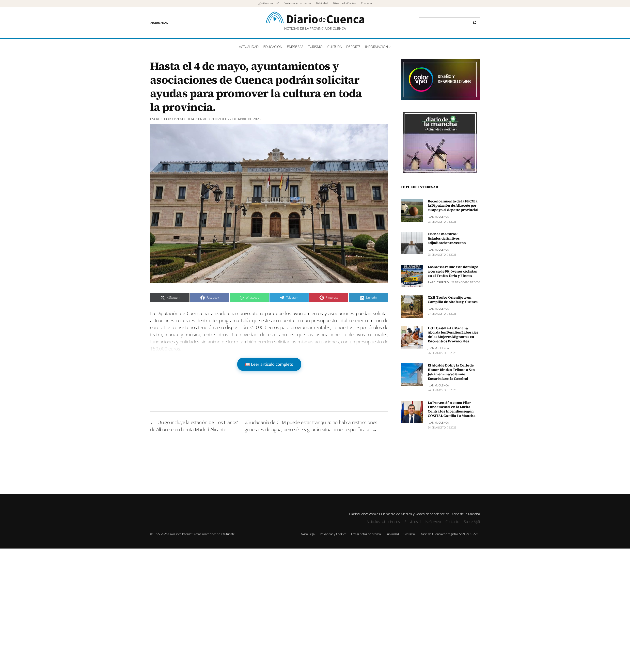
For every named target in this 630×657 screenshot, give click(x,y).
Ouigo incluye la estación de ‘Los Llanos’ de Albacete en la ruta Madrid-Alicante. (194, 426)
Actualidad (212, 119)
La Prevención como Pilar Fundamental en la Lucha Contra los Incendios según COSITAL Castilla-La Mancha (451, 409)
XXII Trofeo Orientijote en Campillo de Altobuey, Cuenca (453, 299)
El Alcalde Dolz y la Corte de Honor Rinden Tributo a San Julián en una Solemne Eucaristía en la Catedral (451, 372)
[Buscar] (474, 22)
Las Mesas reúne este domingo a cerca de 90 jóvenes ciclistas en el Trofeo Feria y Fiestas (453, 271)
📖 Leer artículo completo (269, 364)
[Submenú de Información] (390, 47)
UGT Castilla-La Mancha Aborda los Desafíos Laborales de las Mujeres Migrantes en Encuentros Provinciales (453, 335)
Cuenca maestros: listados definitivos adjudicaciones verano (447, 238)
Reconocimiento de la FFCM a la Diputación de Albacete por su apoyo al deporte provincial (453, 206)
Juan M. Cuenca (184, 119)
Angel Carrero (438, 282)
